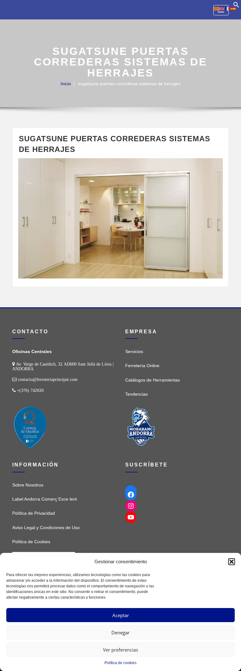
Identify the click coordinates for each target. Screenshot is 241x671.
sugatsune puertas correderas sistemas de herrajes (129, 83)
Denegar (120, 632)
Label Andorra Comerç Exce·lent (44, 499)
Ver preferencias (120, 650)
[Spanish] (233, 8)
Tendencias (136, 394)
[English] (222, 8)
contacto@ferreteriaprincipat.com (48, 379)
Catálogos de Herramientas (152, 379)
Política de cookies (120, 663)
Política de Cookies (31, 541)
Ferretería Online (142, 365)
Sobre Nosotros (27, 484)
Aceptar (120, 615)
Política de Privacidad (33, 513)
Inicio (66, 83)
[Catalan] (216, 8)
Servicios (134, 351)
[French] (228, 8)
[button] (231, 562)
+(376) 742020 (30, 390)
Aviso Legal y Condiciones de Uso (46, 527)
